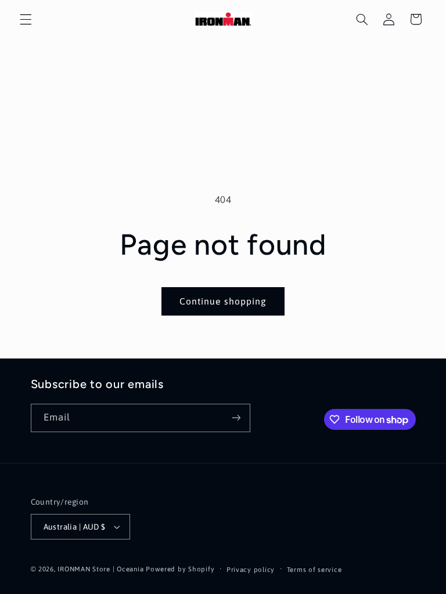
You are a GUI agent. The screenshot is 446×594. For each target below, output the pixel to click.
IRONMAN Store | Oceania (100, 569)
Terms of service (314, 569)
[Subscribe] (235, 418)
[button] (25, 19)
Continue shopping (223, 301)
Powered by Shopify (180, 569)
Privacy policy (250, 569)
